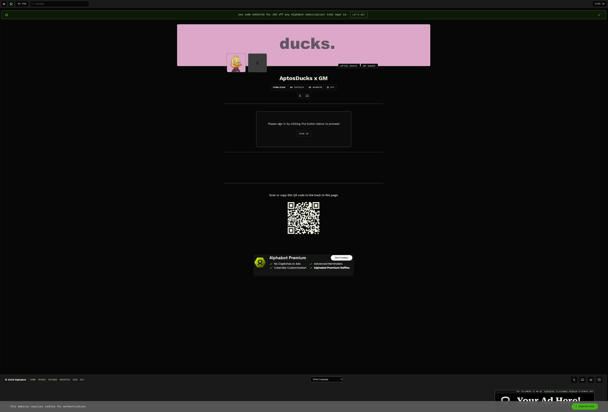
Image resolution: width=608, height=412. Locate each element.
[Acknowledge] (599, 15)
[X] (300, 96)
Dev (82, 379)
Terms (33, 379)
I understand (584, 406)
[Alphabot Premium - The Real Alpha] (304, 262)
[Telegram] (591, 380)
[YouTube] (599, 380)
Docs (75, 379)
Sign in (600, 3)
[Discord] (307, 96)
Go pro (22, 3)
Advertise (65, 379)
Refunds (52, 379)
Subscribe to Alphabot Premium (560, 391)
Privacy (42, 379)
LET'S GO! (359, 14)
